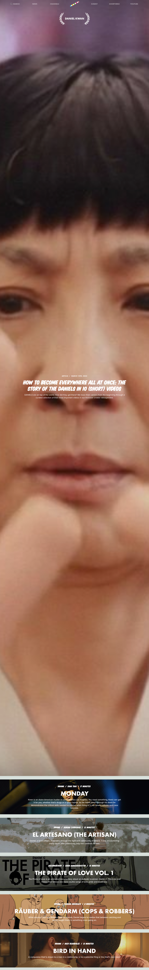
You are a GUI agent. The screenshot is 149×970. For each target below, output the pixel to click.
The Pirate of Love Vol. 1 (74, 873)
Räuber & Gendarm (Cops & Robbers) (75, 911)
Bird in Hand (74, 951)
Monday (75, 793)
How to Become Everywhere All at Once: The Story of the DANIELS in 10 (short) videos (74, 385)
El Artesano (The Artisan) (74, 835)
